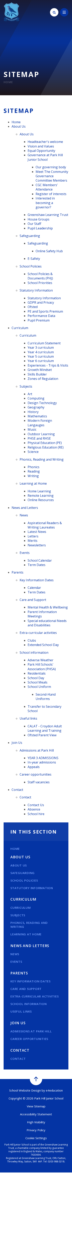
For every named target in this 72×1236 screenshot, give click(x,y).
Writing (33, 476)
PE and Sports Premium (45, 311)
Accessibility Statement (36, 1114)
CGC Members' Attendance (47, 187)
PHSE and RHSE (39, 438)
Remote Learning (41, 495)
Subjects (26, 386)
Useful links (28, 718)
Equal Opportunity (41, 150)
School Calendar (40, 560)
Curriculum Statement (44, 343)
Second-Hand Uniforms (46, 696)
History (33, 412)
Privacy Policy (36, 1130)
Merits (32, 540)
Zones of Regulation (43, 378)
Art (30, 394)
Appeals (34, 767)
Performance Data (41, 316)
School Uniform (39, 686)
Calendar (34, 587)
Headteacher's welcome (45, 142)
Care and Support (33, 600)
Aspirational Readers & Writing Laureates (45, 525)
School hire (36, 814)
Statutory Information (36, 290)
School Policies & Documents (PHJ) (40, 276)
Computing (36, 398)
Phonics (33, 467)
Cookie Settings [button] (36, 1138)
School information (34, 652)
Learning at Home (33, 483)
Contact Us (36, 805)
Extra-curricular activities (38, 633)
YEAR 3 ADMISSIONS (43, 758)
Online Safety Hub (49, 251)
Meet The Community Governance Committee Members (52, 176)
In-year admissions (42, 762)
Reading (34, 471)
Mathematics (37, 416)
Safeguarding (30, 236)
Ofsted (33, 307)
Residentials (37, 673)
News (24, 515)
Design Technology (42, 403)
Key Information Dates (37, 580)
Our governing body (51, 167)
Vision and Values (41, 146)
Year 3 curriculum (41, 347)
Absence (34, 809)
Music (32, 429)
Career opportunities (35, 774)
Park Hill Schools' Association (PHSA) (42, 666)
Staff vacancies (39, 782)
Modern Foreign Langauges (40, 422)
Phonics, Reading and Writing (42, 459)
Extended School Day (43, 645)
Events (25, 553)
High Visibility (36, 1122)
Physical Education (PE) (45, 443)
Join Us (17, 742)
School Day (36, 678)
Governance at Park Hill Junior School (45, 157)
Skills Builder (37, 374)
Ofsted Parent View (42, 735)
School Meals (37, 682)
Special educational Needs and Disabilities (47, 623)
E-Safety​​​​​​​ (34, 258)
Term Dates (36, 565)
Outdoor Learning (41, 434)
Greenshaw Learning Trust (48, 215)
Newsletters (37, 545)
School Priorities (40, 283)
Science (33, 452)
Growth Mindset (40, 370)
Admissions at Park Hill (37, 750)
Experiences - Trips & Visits (48, 365)
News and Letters (25, 507)
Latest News (37, 531)
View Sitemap (36, 1106)
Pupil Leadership (40, 228)
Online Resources (41, 500)
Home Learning (39, 491)
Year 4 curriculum (41, 352)
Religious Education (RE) (46, 447)
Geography (36, 407)
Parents (17, 572)
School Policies (31, 266)
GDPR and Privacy (41, 302)
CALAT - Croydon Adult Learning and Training (45, 728)
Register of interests (51, 194)
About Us (19, 126)
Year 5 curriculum (41, 356)
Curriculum (20, 328)
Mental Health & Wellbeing (48, 607)
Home (8, 82)
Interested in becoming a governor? (45, 202)
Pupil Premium (39, 320)
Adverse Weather (40, 660)
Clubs (32, 640)
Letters (33, 536)
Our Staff (34, 223)
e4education (54, 1090)
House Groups (38, 219)
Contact (17, 789)
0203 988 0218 (56, 1161)
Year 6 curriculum (41, 361)
